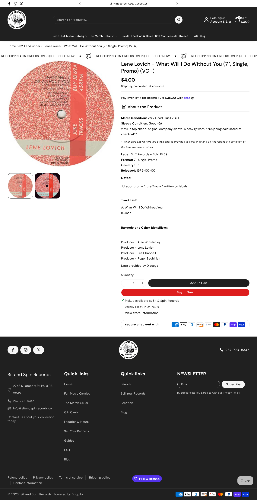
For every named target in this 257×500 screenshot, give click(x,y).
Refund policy (17, 477)
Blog (67, 459)
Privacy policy (43, 477)
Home (12, 46)
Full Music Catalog (77, 393)
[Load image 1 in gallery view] (20, 185)
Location (127, 403)
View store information (142, 313)
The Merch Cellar (76, 403)
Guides (69, 441)
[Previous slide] (80, 3)
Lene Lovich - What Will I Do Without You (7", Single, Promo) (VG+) (91, 46)
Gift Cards (71, 412)
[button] (74, 36)
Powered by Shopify (68, 494)
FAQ (67, 450)
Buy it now (185, 292)
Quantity (127, 275)
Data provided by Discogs (139, 266)
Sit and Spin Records (29, 374)
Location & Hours (76, 422)
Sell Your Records (76, 431)
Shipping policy (99, 477)
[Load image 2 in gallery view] (47, 185)
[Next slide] (177, 3)
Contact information (27, 483)
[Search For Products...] (178, 20)
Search (126, 384)
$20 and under (29, 46)
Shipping (127, 86)
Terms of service (71, 477)
